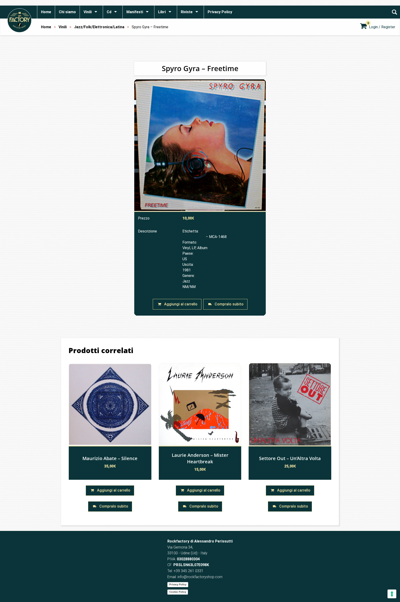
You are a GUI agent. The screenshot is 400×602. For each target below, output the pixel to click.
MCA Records (193, 237)
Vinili (63, 27)
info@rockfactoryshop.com (200, 577)
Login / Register (382, 27)
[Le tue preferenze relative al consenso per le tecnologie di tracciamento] (392, 593)
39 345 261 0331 (189, 571)
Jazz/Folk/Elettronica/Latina (99, 27)
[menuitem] (46, 12)
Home (46, 27)
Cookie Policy (177, 591)
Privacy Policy (177, 584)
